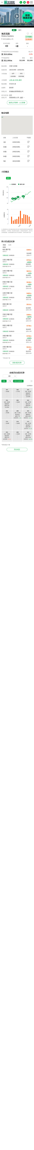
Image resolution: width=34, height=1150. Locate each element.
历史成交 (17, 449)
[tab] (14, 30)
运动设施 (13, 76)
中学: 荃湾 (18, 80)
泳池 (21, 73)
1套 (17, 46)
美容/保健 (21, 76)
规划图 (30, 39)
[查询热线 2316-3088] (21, 2)
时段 (4, 381)
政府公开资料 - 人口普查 (17, 102)
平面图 (30, 36)
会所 (13, 73)
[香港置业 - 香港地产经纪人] (9, 2)
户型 (9, 381)
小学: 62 (11, 80)
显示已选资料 (18, 381)
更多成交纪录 (17, 362)
